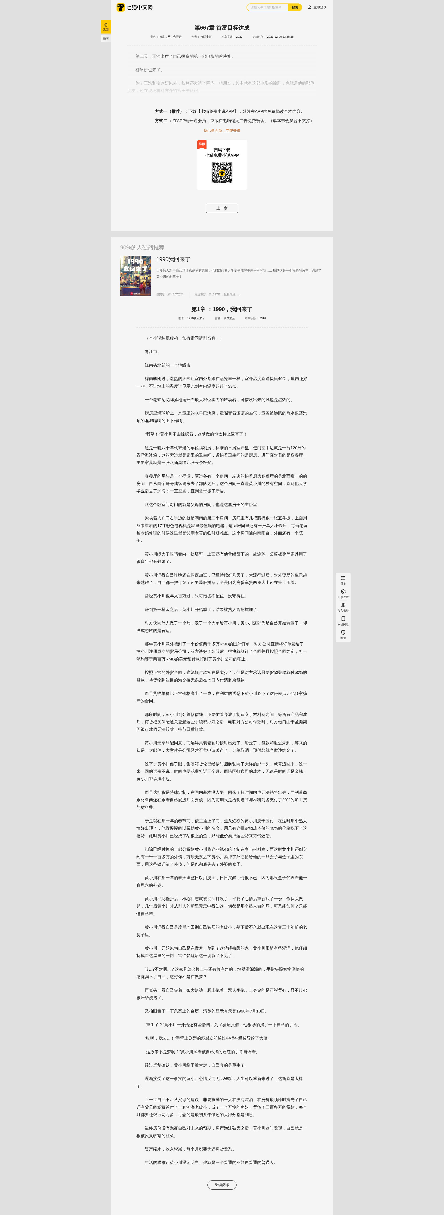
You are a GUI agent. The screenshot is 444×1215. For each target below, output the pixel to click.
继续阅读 (222, 1185)
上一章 (222, 208)
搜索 (295, 7)
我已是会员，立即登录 (222, 130)
